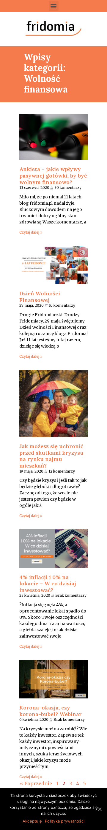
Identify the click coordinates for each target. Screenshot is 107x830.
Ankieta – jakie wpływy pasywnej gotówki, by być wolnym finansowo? (53, 175)
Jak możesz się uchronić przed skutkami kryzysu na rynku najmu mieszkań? (51, 456)
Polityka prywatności (64, 821)
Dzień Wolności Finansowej (39, 296)
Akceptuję (32, 821)
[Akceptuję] (100, 809)
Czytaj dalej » (31, 232)
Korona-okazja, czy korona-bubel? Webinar (50, 711)
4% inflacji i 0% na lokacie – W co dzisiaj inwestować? (47, 583)
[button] (54, 6)
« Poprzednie (36, 783)
